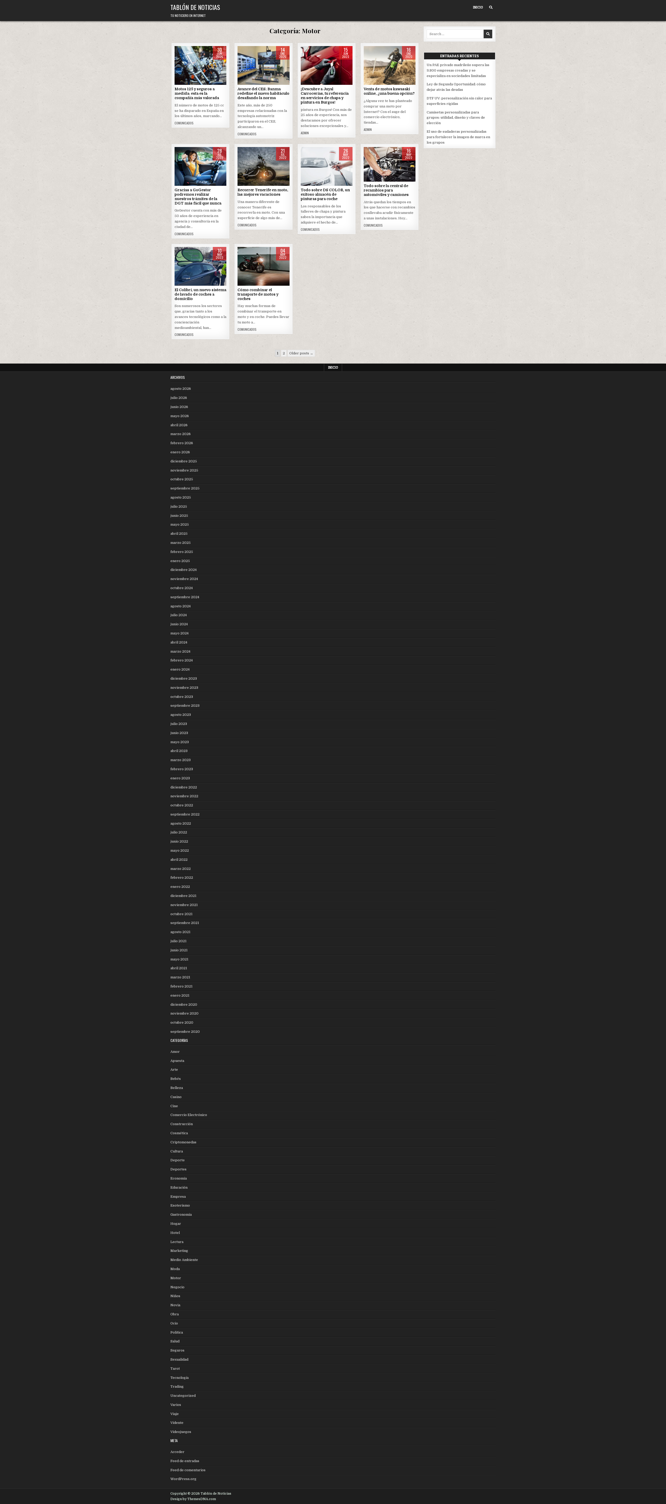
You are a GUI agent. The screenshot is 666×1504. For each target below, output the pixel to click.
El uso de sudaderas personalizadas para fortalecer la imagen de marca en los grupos (458, 137)
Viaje (270, 163)
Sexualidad (179, 1359)
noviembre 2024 (184, 579)
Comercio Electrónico (188, 1115)
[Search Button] (491, 7)
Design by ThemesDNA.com (193, 1499)
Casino (176, 1097)
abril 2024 (178, 642)
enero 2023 (180, 778)
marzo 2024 (180, 651)
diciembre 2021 (183, 896)
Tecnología (207, 163)
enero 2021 (179, 995)
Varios (175, 1405)
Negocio (177, 1287)
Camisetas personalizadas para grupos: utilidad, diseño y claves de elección (456, 117)
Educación (179, 1187)
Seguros (177, 1350)
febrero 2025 (181, 552)
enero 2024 (180, 669)
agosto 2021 (180, 932)
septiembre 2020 (185, 1032)
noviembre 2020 (184, 1013)
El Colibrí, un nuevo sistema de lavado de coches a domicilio (200, 294)
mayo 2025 (179, 524)
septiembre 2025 (185, 488)
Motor (201, 62)
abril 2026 (179, 425)
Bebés (175, 1079)
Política (176, 1332)
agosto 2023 (180, 715)
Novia (175, 1305)
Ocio (174, 1323)
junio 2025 (179, 516)
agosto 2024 (180, 606)
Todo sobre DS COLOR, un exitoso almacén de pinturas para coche (325, 194)
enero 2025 (180, 561)
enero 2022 (180, 887)
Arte (174, 1070)
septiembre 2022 (185, 814)
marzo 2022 (180, 869)
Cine (174, 1106)
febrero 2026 (181, 443)
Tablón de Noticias (195, 7)
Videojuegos (180, 1432)
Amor (175, 1052)
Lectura (176, 1242)
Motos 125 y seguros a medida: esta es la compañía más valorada (197, 93)
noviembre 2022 (184, 796)
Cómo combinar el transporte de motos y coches (258, 294)
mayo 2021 (179, 959)
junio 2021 (179, 950)
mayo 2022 (179, 850)
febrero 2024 (181, 660)
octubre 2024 (181, 588)
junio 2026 (179, 407)
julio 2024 (178, 615)
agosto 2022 (180, 823)
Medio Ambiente (184, 1260)
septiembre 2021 (184, 923)
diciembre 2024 (183, 570)
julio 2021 (178, 941)
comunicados (184, 123)
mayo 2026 (179, 416)
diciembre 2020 (183, 1004)
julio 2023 (178, 724)
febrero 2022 (181, 878)
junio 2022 (179, 841)
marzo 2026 (180, 434)
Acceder (177, 1452)
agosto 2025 (180, 497)
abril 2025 (179, 534)
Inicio (478, 7)
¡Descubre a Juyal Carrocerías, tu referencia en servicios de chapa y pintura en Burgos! (325, 95)
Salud (175, 1341)
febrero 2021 (181, 986)
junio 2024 (179, 624)
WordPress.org (183, 1479)
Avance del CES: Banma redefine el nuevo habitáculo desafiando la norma (263, 93)
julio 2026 (178, 398)
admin (305, 133)
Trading (177, 1386)
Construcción (181, 1124)
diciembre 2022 (183, 787)
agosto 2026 (180, 389)
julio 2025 (178, 506)
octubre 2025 (181, 479)
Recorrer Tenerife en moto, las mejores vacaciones (263, 192)
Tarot (175, 1369)
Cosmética (179, 1133)
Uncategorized (183, 1396)
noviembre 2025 (184, 470)
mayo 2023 (179, 742)
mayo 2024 (179, 633)
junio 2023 (179, 733)
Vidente (176, 1423)
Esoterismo (180, 1205)
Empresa (178, 1197)
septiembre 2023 (185, 706)
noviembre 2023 (184, 688)
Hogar (175, 1224)
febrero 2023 (181, 769)
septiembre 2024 (184, 597)
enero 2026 (180, 452)
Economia (178, 1178)
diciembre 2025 (183, 461)
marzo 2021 (180, 977)
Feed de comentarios (188, 1470)
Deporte (177, 1160)
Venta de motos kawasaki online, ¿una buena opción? (389, 91)
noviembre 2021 (184, 905)
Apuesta (177, 1061)
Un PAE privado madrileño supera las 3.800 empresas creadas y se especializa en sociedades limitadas (458, 70)
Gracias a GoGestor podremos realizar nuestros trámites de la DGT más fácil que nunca (198, 196)
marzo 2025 (180, 543)
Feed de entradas (184, 1461)
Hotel (175, 1233)
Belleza (176, 1088)
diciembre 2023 (183, 678)
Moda (175, 1269)
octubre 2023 (181, 697)
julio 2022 (178, 832)
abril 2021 (178, 968)
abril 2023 (179, 751)
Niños (175, 1296)
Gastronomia (181, 1214)
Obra (174, 1314)
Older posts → (301, 353)
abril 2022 (179, 860)
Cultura (176, 1151)
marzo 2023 (180, 760)
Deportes (178, 1169)
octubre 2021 (181, 914)
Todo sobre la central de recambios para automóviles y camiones (386, 190)
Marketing (179, 1251)
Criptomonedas (183, 1142)
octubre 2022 (181, 805)
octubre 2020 (181, 1022)
